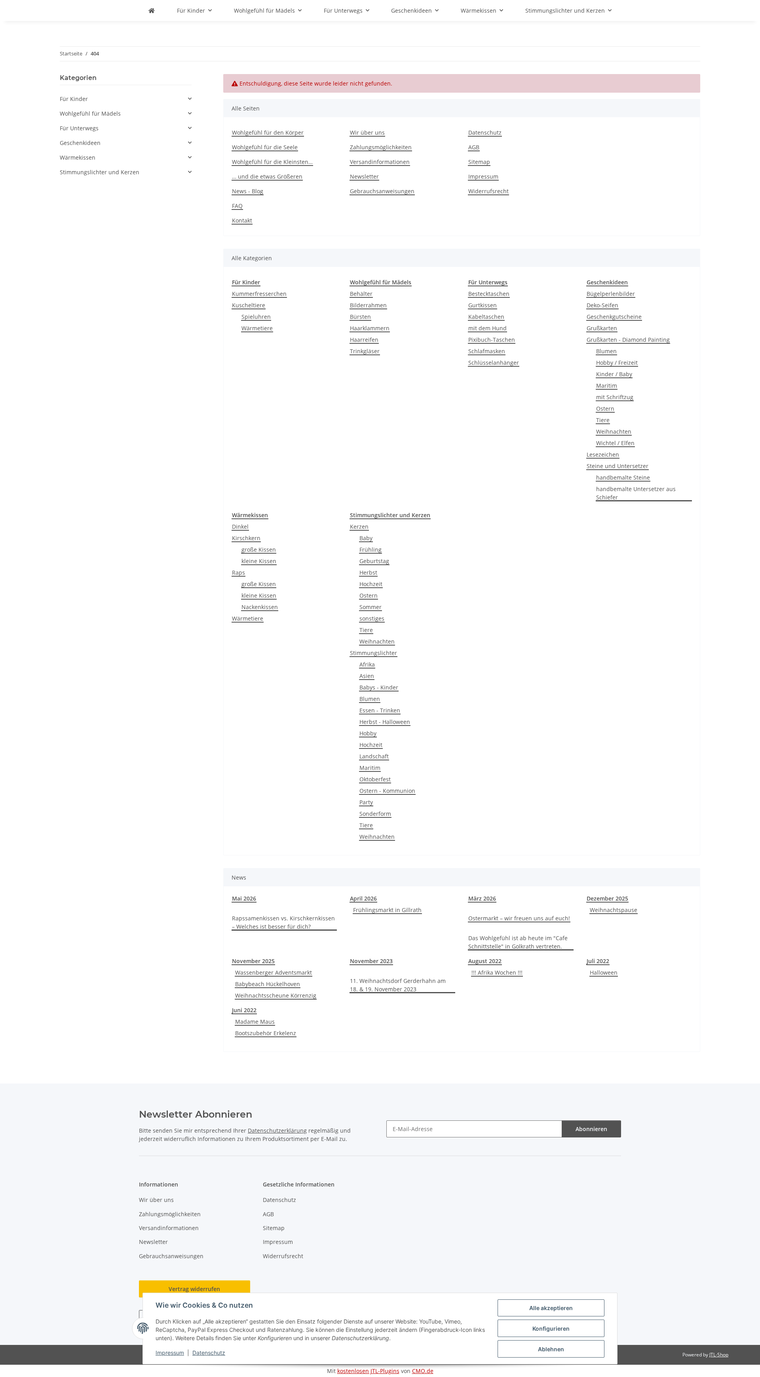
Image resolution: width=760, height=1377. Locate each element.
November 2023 (371, 961)
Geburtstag (374, 561)
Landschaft (374, 756)
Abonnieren (591, 1129)
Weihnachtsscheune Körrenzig (275, 995)
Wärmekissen (77, 157)
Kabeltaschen (486, 316)
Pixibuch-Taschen (491, 339)
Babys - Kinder (378, 687)
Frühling (370, 549)
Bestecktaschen (488, 293)
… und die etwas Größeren (267, 176)
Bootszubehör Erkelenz (265, 1033)
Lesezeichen (603, 454)
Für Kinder (74, 99)
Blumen (606, 351)
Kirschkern (246, 538)
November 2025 (253, 961)
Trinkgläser (365, 351)
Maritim (606, 385)
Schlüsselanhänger (493, 362)
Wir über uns (367, 132)
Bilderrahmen (368, 305)
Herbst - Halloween (384, 722)
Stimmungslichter (373, 653)
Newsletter (364, 176)
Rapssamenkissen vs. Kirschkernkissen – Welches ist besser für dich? (283, 922)
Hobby (367, 733)
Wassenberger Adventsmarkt (273, 972)
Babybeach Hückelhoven (267, 984)
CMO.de (422, 1371)
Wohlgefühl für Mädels (90, 113)
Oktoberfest (375, 779)
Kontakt (242, 220)
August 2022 (485, 961)
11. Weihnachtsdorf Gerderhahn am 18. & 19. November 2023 (398, 985)
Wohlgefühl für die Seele (265, 147)
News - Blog (247, 191)
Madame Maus (255, 1021)
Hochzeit (370, 584)
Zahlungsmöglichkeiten (381, 147)
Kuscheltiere (248, 305)
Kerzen (359, 526)
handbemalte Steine (623, 477)
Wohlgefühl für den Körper (268, 132)
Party (366, 802)
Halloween (604, 972)
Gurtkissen (482, 305)
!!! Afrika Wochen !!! (496, 972)
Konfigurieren (551, 1328)
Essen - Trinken (379, 710)
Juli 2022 (598, 961)
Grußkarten (602, 328)
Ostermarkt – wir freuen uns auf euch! (519, 918)
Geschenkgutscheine (614, 316)
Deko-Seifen (602, 305)
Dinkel (240, 526)
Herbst (368, 572)
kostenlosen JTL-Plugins (368, 1371)
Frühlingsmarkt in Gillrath (387, 910)
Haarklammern (370, 328)
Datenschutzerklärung (277, 1130)
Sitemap (479, 162)
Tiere (603, 420)
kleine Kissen (258, 561)
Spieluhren (256, 316)
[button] (126, 98)
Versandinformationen (380, 162)
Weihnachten (613, 431)
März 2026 (482, 898)
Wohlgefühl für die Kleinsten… (272, 162)
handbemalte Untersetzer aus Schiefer (636, 493)
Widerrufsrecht (488, 191)
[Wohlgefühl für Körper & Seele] (151, 10)
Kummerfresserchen (259, 293)
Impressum (170, 1352)
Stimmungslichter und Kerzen (99, 172)
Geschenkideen (80, 143)
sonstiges (371, 618)
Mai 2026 (244, 898)
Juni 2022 (244, 1010)
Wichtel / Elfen (615, 443)
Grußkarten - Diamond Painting (628, 339)
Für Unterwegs (79, 128)
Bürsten (360, 316)
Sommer (370, 607)
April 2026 (363, 898)
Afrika (367, 664)
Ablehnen (551, 1349)
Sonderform (375, 813)
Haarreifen (364, 339)
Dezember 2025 (607, 898)
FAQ (237, 206)
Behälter (361, 293)
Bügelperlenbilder (611, 293)
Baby (365, 538)
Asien (366, 676)
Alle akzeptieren (551, 1308)
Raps (238, 572)
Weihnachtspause (613, 910)
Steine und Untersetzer (617, 466)
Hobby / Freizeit (617, 362)
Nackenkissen (259, 607)
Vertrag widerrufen (194, 1289)
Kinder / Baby (614, 374)
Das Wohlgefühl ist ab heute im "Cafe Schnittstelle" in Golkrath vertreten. (518, 942)
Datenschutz (208, 1352)
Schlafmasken (486, 351)
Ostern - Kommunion (387, 790)
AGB (473, 147)
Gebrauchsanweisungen (382, 191)
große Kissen (258, 549)
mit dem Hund (487, 328)
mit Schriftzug (614, 397)
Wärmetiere (257, 328)
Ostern (605, 408)
